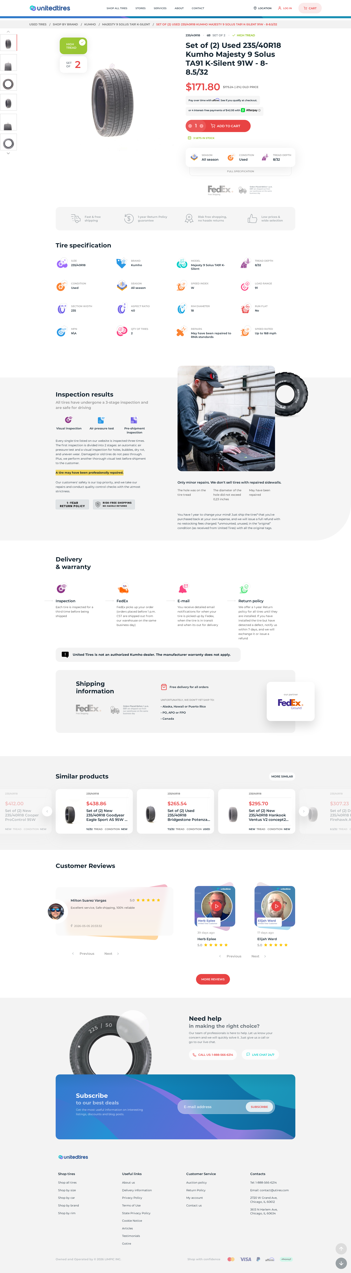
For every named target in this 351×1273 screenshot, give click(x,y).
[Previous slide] (8, 32)
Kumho (90, 24)
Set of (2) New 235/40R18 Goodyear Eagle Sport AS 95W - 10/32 (106, 815)
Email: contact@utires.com (269, 1190)
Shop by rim (67, 1213)
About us (128, 1182)
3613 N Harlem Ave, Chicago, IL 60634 (263, 1211)
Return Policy (196, 1190)
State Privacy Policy (136, 1213)
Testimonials (131, 1236)
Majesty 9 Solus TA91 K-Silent (126, 24)
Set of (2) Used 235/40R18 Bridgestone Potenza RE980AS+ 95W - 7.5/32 (187, 815)
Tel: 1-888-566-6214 (263, 1182)
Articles (127, 1228)
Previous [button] (86, 954)
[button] (304, 811)
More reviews (213, 979)
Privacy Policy (132, 1198)
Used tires (38, 24)
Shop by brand (66, 24)
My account (194, 1198)
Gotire (126, 1243)
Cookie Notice (132, 1220)
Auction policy (196, 1182)
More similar (282, 776)
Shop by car (66, 1198)
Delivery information (137, 1190)
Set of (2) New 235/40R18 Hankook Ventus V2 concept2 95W (267, 815)
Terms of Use (131, 1205)
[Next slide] (8, 153)
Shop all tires (67, 1182)
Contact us (194, 1205)
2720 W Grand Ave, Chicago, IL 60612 (263, 1200)
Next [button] (108, 954)
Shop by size (67, 1190)
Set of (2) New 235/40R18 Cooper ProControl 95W (22, 815)
